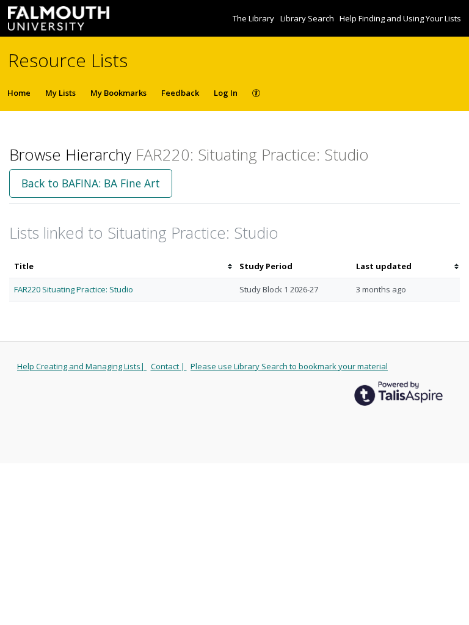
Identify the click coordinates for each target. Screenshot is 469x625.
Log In (226, 92)
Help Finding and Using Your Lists (400, 18)
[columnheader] (121, 266)
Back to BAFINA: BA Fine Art (90, 183)
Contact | (169, 366)
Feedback (180, 92)
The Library (254, 18)
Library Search (308, 18)
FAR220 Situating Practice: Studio (73, 289)
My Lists (60, 92)
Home (19, 92)
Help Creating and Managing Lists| (82, 366)
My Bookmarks (118, 92)
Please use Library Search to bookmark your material (289, 366)
